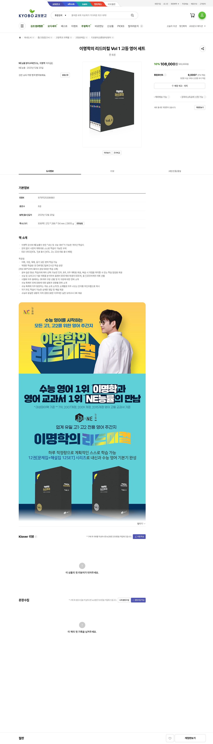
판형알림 (80, 223)
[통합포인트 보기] (165, 75)
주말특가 (85, 26)
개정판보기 (190, 738)
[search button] (132, 15)
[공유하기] (203, 49)
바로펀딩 (99, 26)
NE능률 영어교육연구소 (28, 63)
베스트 (64, 26)
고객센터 (203, 4)
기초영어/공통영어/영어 (101, 37)
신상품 (110, 26)
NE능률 (22, 68)
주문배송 (185, 4)
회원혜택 (174, 4)
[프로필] (202, 15)
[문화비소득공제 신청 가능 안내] (205, 97)
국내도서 (27, 37)
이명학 (42, 63)
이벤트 (74, 26)
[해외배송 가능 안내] (168, 97)
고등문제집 (80, 37)
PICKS (120, 26)
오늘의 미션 (172, 26)
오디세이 (52, 26)
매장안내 (194, 4)
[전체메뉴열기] (22, 26)
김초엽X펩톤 (37, 26)
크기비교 (117, 153)
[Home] (20, 37)
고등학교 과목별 (62, 37)
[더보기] (141, 26)
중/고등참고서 (43, 37)
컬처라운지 (133, 26)
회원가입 (158, 4)
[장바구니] (192, 15)
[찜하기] (170, 738)
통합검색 (58, 15)
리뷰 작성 (140, 537)
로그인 (165, 4)
